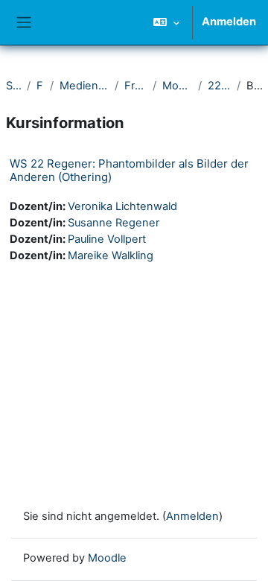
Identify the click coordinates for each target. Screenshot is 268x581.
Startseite (13, 85)
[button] (166, 22)
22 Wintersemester (220, 85)
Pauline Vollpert (107, 239)
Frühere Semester (135, 85)
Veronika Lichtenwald (122, 206)
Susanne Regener (113, 222)
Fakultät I (40, 85)
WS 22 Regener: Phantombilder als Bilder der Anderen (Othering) (129, 170)
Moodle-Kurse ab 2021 (177, 85)
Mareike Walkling (110, 255)
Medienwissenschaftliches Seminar (84, 85)
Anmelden (229, 21)
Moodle (107, 558)
